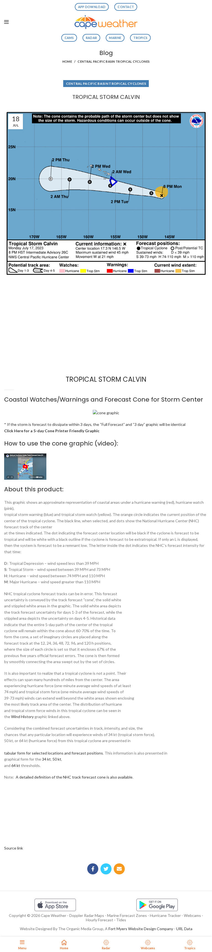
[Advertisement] (106, 297)
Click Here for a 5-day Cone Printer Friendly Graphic (51, 430)
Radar (91, 37)
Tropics (140, 37)
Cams (69, 37)
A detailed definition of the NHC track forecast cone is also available (74, 777)
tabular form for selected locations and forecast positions (53, 753)
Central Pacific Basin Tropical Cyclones (114, 61)
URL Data (184, 928)
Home (67, 61)
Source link (13, 848)
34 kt (46, 759)
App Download (92, 7)
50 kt (56, 759)
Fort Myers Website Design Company (140, 928)
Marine (115, 37)
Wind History (22, 716)
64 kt (15, 765)
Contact (126, 7)
